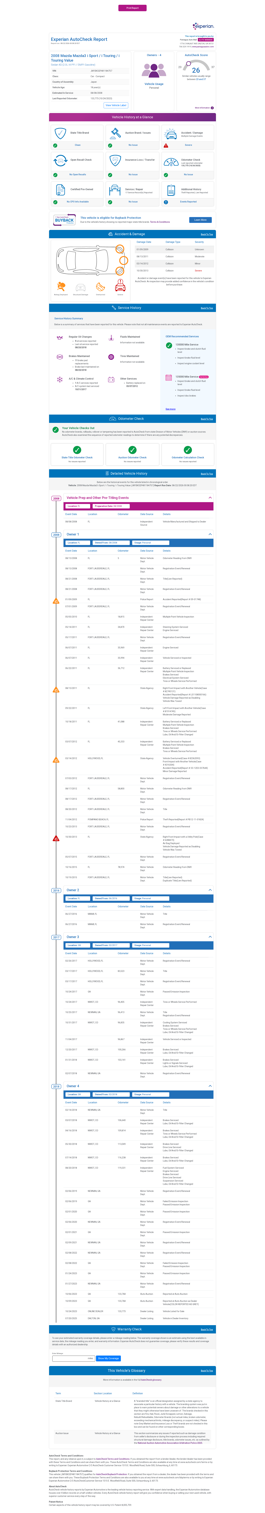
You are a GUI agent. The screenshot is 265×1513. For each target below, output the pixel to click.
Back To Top (207, 234)
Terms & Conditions (160, 222)
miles (90, 1358)
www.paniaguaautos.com (203, 47)
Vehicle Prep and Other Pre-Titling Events (98, 498)
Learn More (200, 219)
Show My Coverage (108, 1358)
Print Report (132, 8)
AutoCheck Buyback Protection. (111, 1474)
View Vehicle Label (116, 105)
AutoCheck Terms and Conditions (113, 1459)
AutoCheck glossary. (151, 1380)
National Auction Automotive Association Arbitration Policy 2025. (170, 1443)
